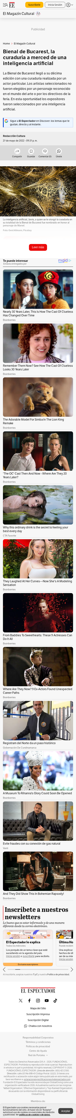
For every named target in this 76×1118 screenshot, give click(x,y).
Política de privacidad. (58, 974)
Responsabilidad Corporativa (38, 1037)
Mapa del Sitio (38, 1008)
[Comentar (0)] (45, 151)
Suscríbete (34, 4)
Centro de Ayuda (38, 1051)
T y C (35, 974)
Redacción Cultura (14, 136)
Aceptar (65, 1111)
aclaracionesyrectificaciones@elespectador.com (47, 1079)
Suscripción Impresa (38, 1014)
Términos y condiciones (38, 1042)
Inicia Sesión (55, 4)
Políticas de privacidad (38, 1046)
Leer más (38, 247)
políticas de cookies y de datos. (34, 1114)
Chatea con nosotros (40, 1026)
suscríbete (29, 956)
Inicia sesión (13, 956)
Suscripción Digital (38, 1020)
